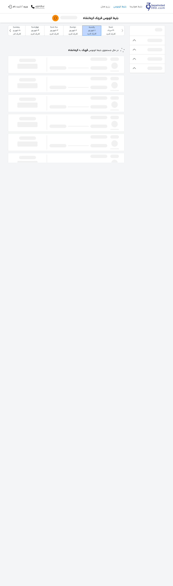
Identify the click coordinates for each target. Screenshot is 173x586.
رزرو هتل (105, 6)
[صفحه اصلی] (155, 7)
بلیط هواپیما (136, 6)
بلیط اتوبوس (119, 6)
